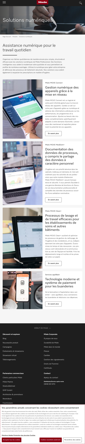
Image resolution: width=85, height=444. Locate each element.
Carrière (47, 355)
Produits (15, 36)
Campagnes (7, 347)
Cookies (32, 435)
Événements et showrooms (13, 351)
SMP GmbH (7, 390)
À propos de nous (50, 339)
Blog (4, 339)
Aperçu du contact (51, 378)
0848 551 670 (49, 384)
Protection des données (22, 435)
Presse (46, 351)
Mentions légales (7, 435)
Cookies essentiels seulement (51, 440)
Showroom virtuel (9, 355)
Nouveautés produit (10, 343)
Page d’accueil (7, 36)
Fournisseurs (8, 403)
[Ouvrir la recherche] (80, 3)
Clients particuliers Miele (12, 378)
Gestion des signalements (54, 360)
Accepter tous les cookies (11, 440)
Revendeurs (7, 399)
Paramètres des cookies (72, 440)
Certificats (48, 368)
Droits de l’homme (51, 364)
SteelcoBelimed (9, 386)
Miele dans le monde (52, 347)
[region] (42, 424)
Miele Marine (8, 382)
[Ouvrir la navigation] (4, 3)
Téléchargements (9, 360)
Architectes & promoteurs (13, 394)
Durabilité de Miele (51, 343)
